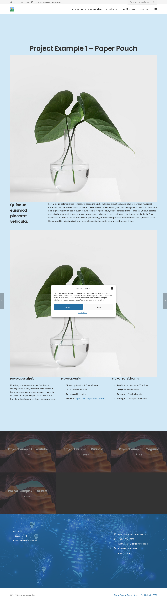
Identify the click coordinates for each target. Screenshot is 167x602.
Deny (98, 307)
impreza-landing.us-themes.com (89, 398)
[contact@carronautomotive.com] (115, 534)
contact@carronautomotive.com (133, 534)
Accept (68, 307)
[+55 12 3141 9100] (115, 539)
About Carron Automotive (126, 595)
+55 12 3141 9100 (126, 539)
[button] (112, 288)
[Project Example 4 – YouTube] (28, 451)
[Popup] (156, 9)
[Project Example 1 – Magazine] (139, 452)
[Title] (12, 9)
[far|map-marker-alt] (115, 548)
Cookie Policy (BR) (148, 595)
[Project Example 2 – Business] (28, 493)
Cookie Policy (82, 313)
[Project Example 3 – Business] (83, 451)
